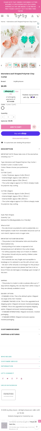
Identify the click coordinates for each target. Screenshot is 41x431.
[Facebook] (3, 378)
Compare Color (33, 55)
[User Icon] (32, 16)
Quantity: (4, 113)
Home (3, 22)
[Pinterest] (17, 378)
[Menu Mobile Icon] (2, 16)
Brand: (3, 81)
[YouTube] (21, 378)
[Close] (39, 421)
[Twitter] (7, 378)
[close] (39, 7)
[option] (20, 42)
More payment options (20, 138)
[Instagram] (12, 378)
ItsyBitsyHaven (18, 81)
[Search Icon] (8, 16)
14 (5, 143)
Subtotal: (4, 121)
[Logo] (20, 15)
